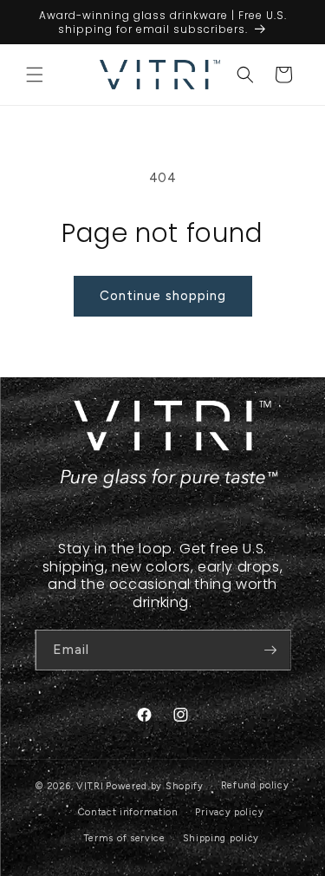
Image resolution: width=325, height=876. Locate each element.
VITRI (90, 786)
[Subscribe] (270, 650)
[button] (35, 75)
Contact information (128, 812)
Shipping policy (221, 838)
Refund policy (255, 785)
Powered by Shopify (155, 786)
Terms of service (124, 838)
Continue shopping (163, 296)
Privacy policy (229, 812)
